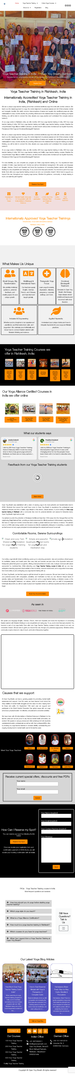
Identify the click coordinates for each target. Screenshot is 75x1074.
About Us (26, 7)
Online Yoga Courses (48, 3)
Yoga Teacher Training (29, 3)
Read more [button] (6, 457)
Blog (46, 7)
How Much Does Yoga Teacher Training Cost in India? (13, 989)
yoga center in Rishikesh (14, 150)
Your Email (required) (49, 821)
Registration (38, 7)
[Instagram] (40, 1031)
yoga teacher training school (22, 107)
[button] (28, 903)
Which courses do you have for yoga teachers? (28, 931)
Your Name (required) (49, 813)
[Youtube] (34, 1031)
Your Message (46, 837)
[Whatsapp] (45, 1031)
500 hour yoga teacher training (28, 124)
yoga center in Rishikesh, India (16, 122)
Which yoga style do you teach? (22, 911)
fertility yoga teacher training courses (52, 124)
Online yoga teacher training (46, 163)
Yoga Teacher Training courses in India (46, 625)
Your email (21, 789)
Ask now (63, 928)
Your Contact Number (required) (53, 829)
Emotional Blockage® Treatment (29, 129)
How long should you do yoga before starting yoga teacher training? (28, 903)
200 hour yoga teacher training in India (50, 122)
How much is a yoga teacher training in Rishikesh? (30, 925)
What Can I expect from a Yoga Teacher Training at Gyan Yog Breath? (28, 939)
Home (17, 3)
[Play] (37, 477)
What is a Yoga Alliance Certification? (24, 918)
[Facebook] (29, 1031)
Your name (21, 781)
